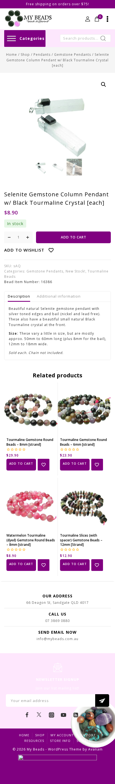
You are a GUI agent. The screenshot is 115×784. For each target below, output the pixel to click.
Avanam (95, 749)
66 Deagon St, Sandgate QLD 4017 (57, 602)
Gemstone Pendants (45, 271)
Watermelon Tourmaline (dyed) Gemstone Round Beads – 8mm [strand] (30, 540)
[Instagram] (51, 715)
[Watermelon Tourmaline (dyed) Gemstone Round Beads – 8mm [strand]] (31, 504)
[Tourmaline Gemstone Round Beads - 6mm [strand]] (84, 409)
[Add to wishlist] (43, 465)
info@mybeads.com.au (57, 638)
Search (105, 39)
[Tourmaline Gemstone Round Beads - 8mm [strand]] (31, 409)
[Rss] (76, 715)
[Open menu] (107, 19)
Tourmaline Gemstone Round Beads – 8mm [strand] (29, 442)
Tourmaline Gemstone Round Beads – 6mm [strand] (83, 442)
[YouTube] (63, 715)
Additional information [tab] (59, 296)
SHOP (40, 735)
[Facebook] (27, 715)
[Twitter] (39, 715)
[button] (104, 84)
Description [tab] (19, 296)
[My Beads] (28, 18)
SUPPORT (88, 735)
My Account (62, 735)
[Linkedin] (88, 715)
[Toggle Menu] (11, 38)
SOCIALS (83, 741)
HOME (24, 735)
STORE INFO (60, 741)
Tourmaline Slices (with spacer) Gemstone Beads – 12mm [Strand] (81, 540)
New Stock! (75, 271)
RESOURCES (34, 741)
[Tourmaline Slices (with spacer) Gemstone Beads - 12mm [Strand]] (84, 504)
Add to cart (73, 237)
